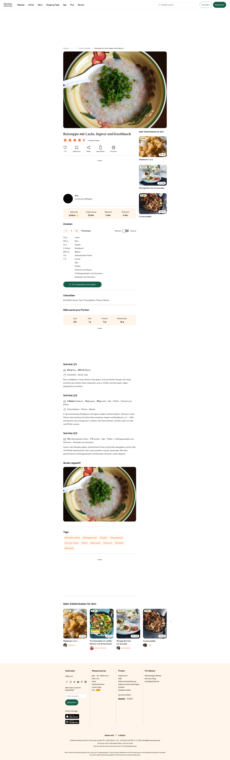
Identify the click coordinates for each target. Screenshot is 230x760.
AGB (120, 678)
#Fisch (84, 543)
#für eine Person (72, 543)
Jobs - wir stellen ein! (100, 676)
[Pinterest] (81, 682)
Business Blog (150, 678)
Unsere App (96, 687)
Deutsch (121, 699)
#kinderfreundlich (72, 537)
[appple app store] (76, 717)
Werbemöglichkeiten (153, 676)
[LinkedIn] (85, 682)
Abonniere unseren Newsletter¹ (73, 688)
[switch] (126, 231)
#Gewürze (107, 543)
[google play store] (76, 722)
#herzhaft (119, 543)
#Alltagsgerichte (90, 537)
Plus (95, 690)
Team (94, 681)
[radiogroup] (75, 140)
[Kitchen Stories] (8, 5)
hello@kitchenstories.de (151, 740)
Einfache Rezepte (84, 48)
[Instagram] (70, 682)
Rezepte (66, 48)
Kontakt (121, 687)
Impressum (122, 676)
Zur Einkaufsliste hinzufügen (84, 284)
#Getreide (69, 548)
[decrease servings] (66, 231)
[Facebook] (67, 682)
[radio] (65, 140)
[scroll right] (170, 621)
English (130, 699)
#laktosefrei (95, 543)
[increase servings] (77, 231)
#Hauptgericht (116, 537)
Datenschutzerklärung (127, 681)
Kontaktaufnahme (152, 681)
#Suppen (103, 537)
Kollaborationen (98, 684)
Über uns (95, 678)
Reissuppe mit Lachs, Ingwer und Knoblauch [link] (109, 48)
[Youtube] (78, 682)
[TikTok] (74, 682)
